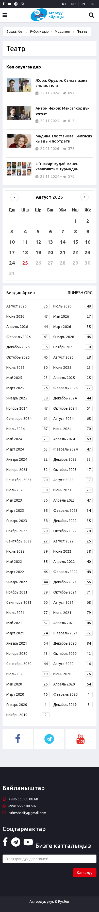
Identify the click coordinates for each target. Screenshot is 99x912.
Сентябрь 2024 (27, 419)
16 (87, 242)
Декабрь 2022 (72, 521)
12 (38, 242)
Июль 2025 (27, 367)
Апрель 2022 (72, 562)
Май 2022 (27, 562)
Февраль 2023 (72, 510)
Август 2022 (72, 541)
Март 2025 (27, 388)
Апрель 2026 (27, 327)
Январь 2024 (27, 459)
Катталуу (84, 873)
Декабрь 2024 (72, 398)
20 (50, 252)
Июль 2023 (27, 490)
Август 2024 (72, 419)
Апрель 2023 (72, 500)
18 (25, 252)
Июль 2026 (72, 306)
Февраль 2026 (27, 337)
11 (25, 242)
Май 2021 (27, 623)
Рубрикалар (39, 31)
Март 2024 (27, 449)
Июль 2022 (27, 551)
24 (12, 263)
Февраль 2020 (71, 694)
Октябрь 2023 (72, 470)
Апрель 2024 (72, 439)
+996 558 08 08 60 (23, 799)
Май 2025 (27, 378)
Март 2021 (27, 633)
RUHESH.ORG (80, 292)
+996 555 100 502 (22, 806)
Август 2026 (27, 306)
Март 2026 (72, 327)
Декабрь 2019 (71, 705)
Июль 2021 (27, 613)
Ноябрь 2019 (26, 715)
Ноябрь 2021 (27, 592)
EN (83, 4)
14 (62, 242)
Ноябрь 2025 (72, 347)
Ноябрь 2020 (27, 654)
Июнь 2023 (72, 490)
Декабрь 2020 (72, 643)
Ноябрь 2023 (27, 470)
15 (75, 242)
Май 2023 (27, 500)
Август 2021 (72, 602)
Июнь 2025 (72, 367)
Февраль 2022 (72, 572)
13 (50, 242)
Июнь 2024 (72, 429)
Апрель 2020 (72, 684)
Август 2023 (72, 480)
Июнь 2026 (27, 316)
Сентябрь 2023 (27, 480)
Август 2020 (72, 664)
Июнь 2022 (72, 551)
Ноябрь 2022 (27, 531)
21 (62, 252)
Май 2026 (72, 316)
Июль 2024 (27, 429)
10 (12, 242)
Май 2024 (27, 439)
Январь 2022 (27, 582)
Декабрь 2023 (72, 459)
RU (73, 4)
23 (87, 252)
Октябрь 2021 (72, 592)
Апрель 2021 (72, 623)
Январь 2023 (27, 521)
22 (75, 252)
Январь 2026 (72, 337)
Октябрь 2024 (72, 408)
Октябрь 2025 (27, 357)
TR (92, 4)
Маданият (63, 31)
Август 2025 (72, 357)
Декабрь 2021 (72, 582)
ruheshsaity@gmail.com (27, 813)
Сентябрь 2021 (27, 602)
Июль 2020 (27, 674)
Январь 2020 (26, 705)
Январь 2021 (27, 643)
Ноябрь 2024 (27, 408)
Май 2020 (27, 684)
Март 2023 (27, 510)
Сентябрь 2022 (27, 541)
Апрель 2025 (72, 378)
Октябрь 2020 (72, 654)
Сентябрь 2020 (27, 664)
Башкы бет (15, 31)
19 (38, 252)
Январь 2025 (27, 398)
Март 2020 (27, 694)
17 (12, 252)
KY (64, 4)
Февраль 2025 (72, 388)
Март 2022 (27, 572)
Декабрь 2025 (27, 347)
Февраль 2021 (72, 633)
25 (25, 263)
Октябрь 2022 (72, 531)
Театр (81, 31)
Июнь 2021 (72, 613)
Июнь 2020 (72, 674)
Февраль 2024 (72, 449)
